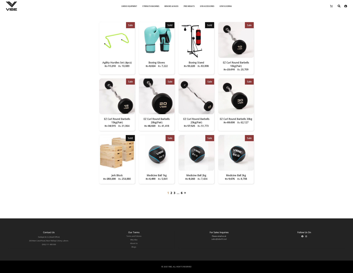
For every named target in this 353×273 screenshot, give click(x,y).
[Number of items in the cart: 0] (331, 6)
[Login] (345, 6)
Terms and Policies (133, 236)
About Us (134, 243)
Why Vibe (133, 240)
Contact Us (49, 232)
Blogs (134, 247)
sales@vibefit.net (219, 239)
